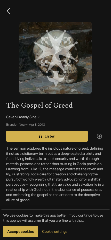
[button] (8, 11)
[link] (55, 116)
